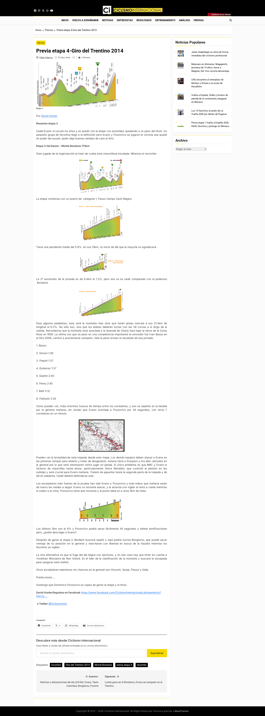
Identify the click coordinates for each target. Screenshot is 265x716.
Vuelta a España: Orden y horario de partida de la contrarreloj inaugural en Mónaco (209, 98)
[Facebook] (35, 11)
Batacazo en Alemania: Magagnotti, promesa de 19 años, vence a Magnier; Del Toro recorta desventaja (210, 67)
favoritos (56, 664)
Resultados (144, 20)
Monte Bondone (103, 664)
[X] (43, 11)
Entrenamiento (165, 20)
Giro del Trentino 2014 (78, 664)
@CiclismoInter (57, 603)
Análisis (184, 20)
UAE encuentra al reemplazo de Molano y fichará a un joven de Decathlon (207, 83)
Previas (199, 20)
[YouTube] (51, 11)
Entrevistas (125, 20)
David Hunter (49, 115)
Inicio (65, 20)
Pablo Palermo (46, 57)
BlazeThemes (181, 711)
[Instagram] (39, 11)
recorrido (141, 664)
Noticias (107, 20)
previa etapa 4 (124, 664)
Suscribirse (157, 653)
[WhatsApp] (47, 11)
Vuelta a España (85, 20)
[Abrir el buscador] (230, 20)
